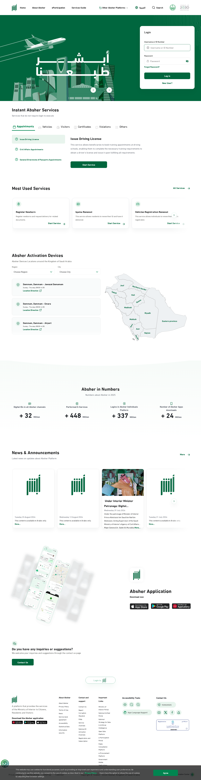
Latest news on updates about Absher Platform (34, 458)
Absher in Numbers (100, 389)
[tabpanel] (100, 151)
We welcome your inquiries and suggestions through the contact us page (40, 652)
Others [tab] (123, 126)
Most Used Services (31, 188)
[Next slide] (109, 90)
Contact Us (23, 662)
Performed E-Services (77, 407)
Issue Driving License (86, 138)
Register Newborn (26, 211)
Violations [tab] (105, 126)
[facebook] (172, 712)
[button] (56, 287)
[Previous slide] (93, 90)
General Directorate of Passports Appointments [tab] (41, 159)
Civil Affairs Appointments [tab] (31, 149)
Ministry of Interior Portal (104, 708)
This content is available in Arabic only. (30, 522)
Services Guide (79, 7)
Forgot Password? (152, 66)
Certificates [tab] (84, 126)
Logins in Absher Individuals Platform (124, 407)
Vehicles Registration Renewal (151, 211)
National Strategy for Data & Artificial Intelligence (105, 723)
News (61, 713)
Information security (63, 731)
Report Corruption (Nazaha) (82, 712)
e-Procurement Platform (104, 754)
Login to (97, 680)
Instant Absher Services (35, 109)
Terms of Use (63, 709)
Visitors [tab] (65, 126)
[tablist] (100, 126)
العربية (142, 7)
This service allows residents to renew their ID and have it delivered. (99, 217)
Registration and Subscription (84, 739)
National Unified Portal (104, 714)
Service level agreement (63, 718)
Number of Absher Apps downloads (171, 407)
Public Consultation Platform (103, 746)
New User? (167, 83)
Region (15, 266)
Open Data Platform (102, 733)
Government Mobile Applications (103, 762)
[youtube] (159, 712)
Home (23, 7)
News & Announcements (35, 452)
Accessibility (63, 722)
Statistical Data (64, 726)
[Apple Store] (139, 606)
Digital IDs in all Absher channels (30, 407)
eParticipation (58, 7)
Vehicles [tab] (47, 126)
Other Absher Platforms (114, 7)
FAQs (80, 719)
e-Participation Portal (104, 739)
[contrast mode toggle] (125, 704)
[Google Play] (160, 606)
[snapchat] (178, 712)
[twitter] (165, 712)
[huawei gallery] (181, 606)
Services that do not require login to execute (33, 115)
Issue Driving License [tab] (29, 139)
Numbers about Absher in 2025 (100, 395)
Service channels (82, 724)
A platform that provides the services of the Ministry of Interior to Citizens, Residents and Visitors (29, 709)
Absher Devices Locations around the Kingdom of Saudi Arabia (42, 261)
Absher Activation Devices (37, 255)
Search (159, 7)
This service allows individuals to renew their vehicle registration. (156, 217)
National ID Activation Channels (82, 731)
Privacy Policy (64, 706)
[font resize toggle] (131, 704)
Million (37, 416)
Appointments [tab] (25, 126)
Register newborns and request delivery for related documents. (37, 217)
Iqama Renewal (83, 211)
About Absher (38, 7)
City (59, 266)
